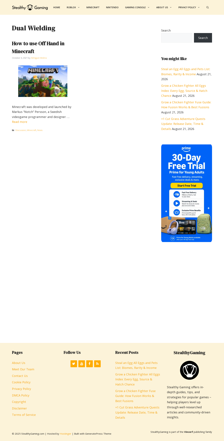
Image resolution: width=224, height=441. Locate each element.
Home (56, 7)
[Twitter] (74, 363)
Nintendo (112, 7)
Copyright (19, 402)
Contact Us (20, 376)
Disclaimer (19, 408)
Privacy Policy (187, 7)
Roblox (71, 7)
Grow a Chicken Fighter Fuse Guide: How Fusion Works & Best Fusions (135, 396)
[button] (207, 7)
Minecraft (93, 7)
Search (166, 30)
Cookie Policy (21, 382)
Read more (19, 122)
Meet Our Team (23, 369)
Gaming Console (135, 7)
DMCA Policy (20, 395)
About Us (162, 7)
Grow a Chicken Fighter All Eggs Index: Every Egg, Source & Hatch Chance (184, 91)
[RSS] (97, 363)
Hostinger (65, 433)
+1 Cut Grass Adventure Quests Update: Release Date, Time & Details (183, 124)
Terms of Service (24, 415)
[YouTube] (81, 363)
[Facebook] (89, 363)
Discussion (20, 130)
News (39, 130)
